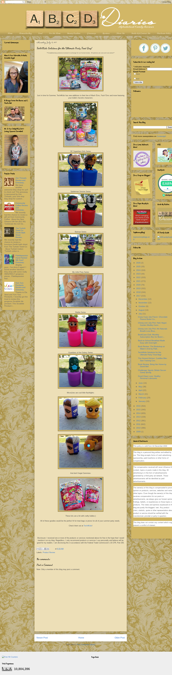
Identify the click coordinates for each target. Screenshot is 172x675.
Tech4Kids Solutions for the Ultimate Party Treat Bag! (149, 353)
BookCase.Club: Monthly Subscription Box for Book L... (151, 336)
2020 (138, 285)
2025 (138, 266)
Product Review (49, 552)
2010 (138, 428)
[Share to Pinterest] (48, 549)
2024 (138, 270)
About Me (120, 33)
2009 (138, 432)
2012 (138, 421)
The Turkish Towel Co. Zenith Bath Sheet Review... (20, 232)
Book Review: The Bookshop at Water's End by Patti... (151, 347)
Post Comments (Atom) (86, 645)
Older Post (120, 638)
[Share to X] (43, 549)
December (143, 299)
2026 (138, 263)
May (141, 387)
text (137, 79)
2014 (138, 413)
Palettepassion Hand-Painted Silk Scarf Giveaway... (21, 258)
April (141, 390)
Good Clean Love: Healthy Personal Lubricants (149, 377)
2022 (138, 277)
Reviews (106, 33)
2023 (138, 274)
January (142, 401)
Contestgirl (161, 136)
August (142, 310)
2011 (138, 424)
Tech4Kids (88, 526)
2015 (138, 409)
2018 (138, 292)
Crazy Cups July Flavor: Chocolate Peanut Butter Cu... (152, 318)
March (141, 394)
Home (10, 33)
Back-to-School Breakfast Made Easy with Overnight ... (151, 341)
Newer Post (42, 638)
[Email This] (37, 549)
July (140, 314)
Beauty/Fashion (73, 33)
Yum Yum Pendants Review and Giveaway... (20, 286)
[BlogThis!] (40, 549)
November (143, 303)
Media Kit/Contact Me (140, 33)
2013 (138, 417)
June (141, 383)
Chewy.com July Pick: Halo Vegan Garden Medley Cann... (152, 324)
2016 (138, 406)
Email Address (140, 69)
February (143, 398)
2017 (138, 296)
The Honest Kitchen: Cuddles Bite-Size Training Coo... (152, 359)
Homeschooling (25, 33)
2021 (138, 281)
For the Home (54, 33)
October (142, 306)
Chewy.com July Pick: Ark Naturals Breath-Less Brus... (152, 330)
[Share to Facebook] (45, 549)
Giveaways (91, 33)
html (138, 74)
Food (40, 33)
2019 (138, 288)
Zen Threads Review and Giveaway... (20, 180)
